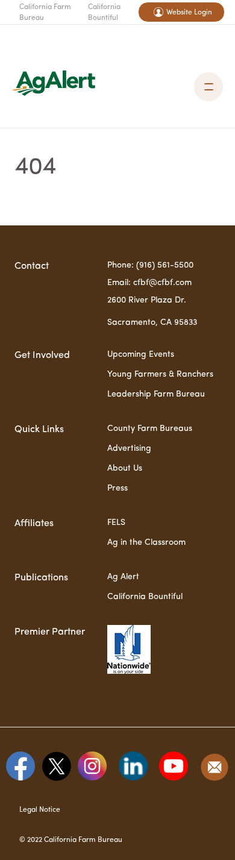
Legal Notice (39, 810)
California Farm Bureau (45, 13)
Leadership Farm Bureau (156, 394)
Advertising (129, 448)
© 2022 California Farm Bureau (70, 840)
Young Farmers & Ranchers (160, 374)
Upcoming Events (140, 354)
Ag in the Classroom (146, 542)
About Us (124, 468)
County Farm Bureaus (149, 428)
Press (117, 488)
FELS (116, 522)
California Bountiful (104, 13)
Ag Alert (123, 577)
